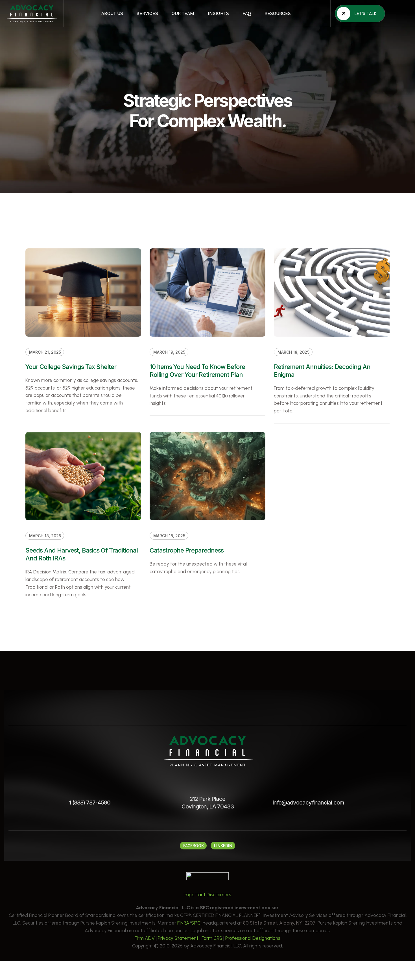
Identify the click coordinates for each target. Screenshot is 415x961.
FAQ (247, 13)
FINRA (183, 923)
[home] (31, 13)
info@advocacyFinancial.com (308, 802)
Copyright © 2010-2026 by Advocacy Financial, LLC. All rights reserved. (207, 946)
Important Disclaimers (207, 894)
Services (147, 13)
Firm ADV (145, 938)
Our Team (183, 13)
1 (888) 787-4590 (89, 802)
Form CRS (212, 938)
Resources (278, 13)
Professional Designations (252, 938)
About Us (112, 13)
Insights (218, 13)
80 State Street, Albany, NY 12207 (279, 923)
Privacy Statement (178, 938)
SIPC (196, 923)
